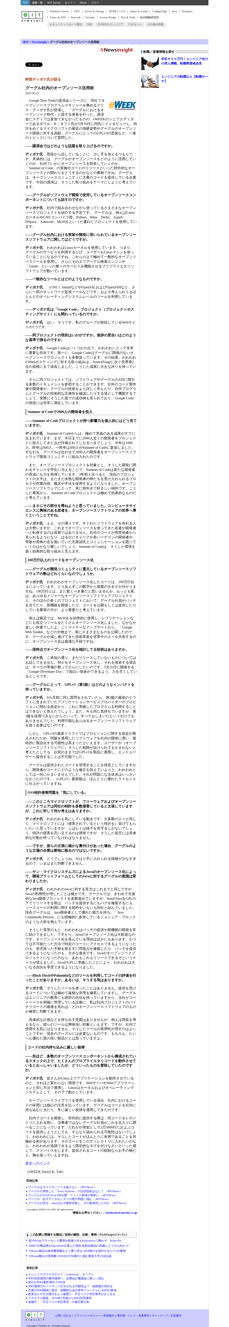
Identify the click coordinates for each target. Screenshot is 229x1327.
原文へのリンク (37, 1163)
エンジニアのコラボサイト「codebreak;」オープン (61, 1274)
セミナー (70, 2)
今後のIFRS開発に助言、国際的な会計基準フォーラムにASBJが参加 (72, 1290)
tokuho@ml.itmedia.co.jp (121, 1212)
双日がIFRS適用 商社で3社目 (47, 1282)
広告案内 (176, 1315)
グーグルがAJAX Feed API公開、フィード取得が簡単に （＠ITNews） (73, 1195)
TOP (25, 2)
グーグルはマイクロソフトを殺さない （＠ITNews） (62, 1187)
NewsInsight (39, 42)
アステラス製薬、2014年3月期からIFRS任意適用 (59, 1298)
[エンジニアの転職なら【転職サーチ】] (150, 81)
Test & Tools (128, 17)
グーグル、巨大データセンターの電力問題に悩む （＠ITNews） (69, 1199)
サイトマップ (160, 1315)
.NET (77, 11)
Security (90, 17)
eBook (83, 2)
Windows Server (59, 11)
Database (187, 11)
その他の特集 (155, 24)
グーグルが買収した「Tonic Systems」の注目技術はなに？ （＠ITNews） (75, 1191)
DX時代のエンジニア (110, 24)
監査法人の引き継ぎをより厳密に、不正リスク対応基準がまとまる (71, 1294)
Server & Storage (94, 11)
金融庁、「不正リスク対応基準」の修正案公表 (58, 1302)
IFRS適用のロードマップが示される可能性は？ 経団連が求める (70, 1286)
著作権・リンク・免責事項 (133, 1315)
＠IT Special (53, 2)
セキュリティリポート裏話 (66, 24)
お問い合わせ (63, 1315)
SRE (89, 24)
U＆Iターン (135, 24)
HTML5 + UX (117, 11)
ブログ (95, 2)
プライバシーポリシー (87, 1315)
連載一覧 (37, 2)
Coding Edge (159, 11)
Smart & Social (138, 11)
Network (76, 17)
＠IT (26, 42)
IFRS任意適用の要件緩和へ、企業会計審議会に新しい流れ (66, 1278)
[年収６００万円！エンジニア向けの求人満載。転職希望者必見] (150, 63)
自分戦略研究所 (149, 17)
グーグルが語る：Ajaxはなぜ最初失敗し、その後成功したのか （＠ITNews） (78, 1203)
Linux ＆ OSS (58, 17)
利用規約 (109, 1315)
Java (174, 11)
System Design (108, 17)
